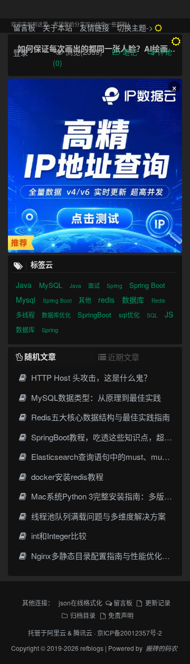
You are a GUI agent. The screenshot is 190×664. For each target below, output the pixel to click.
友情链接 (94, 27)
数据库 (134, 299)
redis (107, 299)
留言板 (24, 27)
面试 (94, 285)
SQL (153, 315)
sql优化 (130, 314)
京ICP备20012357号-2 (129, 632)
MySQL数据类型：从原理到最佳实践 (95, 397)
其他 (86, 299)
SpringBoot (95, 315)
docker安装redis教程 (66, 476)
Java (25, 285)
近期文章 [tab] (123, 356)
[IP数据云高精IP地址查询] (95, 166)
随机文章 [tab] (40, 356)
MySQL (51, 285)
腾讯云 (82, 632)
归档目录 (83, 615)
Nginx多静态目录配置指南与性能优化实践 (103, 555)
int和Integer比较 (58, 535)
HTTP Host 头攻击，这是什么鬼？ (90, 377)
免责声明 (121, 615)
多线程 (26, 314)
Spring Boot (147, 285)
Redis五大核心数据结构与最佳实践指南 (99, 416)
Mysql (26, 299)
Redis (158, 300)
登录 (20, 52)
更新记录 (157, 602)
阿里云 (56, 632)
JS (169, 314)
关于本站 (57, 27)
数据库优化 (57, 315)
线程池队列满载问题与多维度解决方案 (97, 516)
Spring (115, 286)
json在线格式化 (80, 602)
